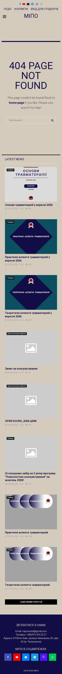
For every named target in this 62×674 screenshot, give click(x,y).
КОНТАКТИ (21, 9)
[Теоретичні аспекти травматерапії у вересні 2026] (31, 292)
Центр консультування (16, 334)
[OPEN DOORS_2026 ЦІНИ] (31, 400)
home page (16, 102)
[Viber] (37, 4)
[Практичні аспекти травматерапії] (31, 512)
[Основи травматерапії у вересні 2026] (31, 184)
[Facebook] (8, 657)
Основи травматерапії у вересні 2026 (29, 204)
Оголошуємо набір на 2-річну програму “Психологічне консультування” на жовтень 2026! (30, 477)
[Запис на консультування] (31, 348)
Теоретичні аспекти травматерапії (27, 584)
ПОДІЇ (7, 9)
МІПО (31, 16)
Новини (10, 170)
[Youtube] (17, 657)
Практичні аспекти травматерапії (26, 532)
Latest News (14, 159)
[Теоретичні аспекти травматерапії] (31, 564)
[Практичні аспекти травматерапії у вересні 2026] (31, 236)
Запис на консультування (21, 368)
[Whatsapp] (52, 657)
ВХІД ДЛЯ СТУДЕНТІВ (44, 9)
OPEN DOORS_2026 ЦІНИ (20, 421)
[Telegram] (34, 657)
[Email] (25, 657)
